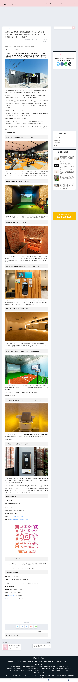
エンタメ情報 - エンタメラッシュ (31, 666)
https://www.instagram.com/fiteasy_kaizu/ (19, 519)
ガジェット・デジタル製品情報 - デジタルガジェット (38, 670)
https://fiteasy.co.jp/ (9, 598)
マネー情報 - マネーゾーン (48, 668)
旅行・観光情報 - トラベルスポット (63, 668)
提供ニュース (57, 140)
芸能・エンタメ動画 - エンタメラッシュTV (60, 670)
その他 (55, 145)
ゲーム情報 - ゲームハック (62, 666)
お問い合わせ (62, 3)
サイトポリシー (39, 661)
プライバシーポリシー (28, 661)
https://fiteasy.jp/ (11, 595)
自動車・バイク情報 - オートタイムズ (17, 670)
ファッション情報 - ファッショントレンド (16, 668)
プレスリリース (45, 631)
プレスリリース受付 (71, 3)
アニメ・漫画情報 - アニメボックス (47, 666)
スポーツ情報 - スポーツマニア (34, 668)
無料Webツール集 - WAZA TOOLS (47, 675)
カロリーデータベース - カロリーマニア (13, 675)
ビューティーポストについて (52, 3)
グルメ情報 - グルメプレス (16, 666)
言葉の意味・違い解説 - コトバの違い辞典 (65, 675)
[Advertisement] (39, 15)
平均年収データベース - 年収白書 (30, 675)
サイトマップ (67, 661)
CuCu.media (57, 142)
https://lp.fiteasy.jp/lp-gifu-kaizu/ (16, 516)
